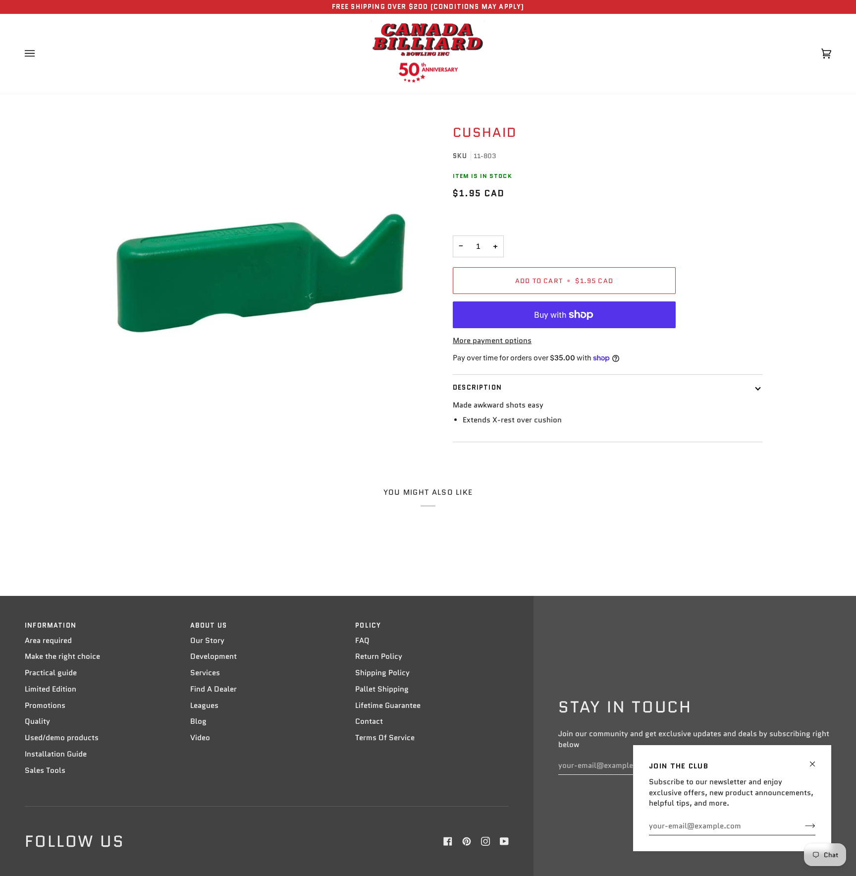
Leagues (204, 705)
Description (477, 387)
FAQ (362, 640)
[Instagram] (485, 841)
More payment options (492, 341)
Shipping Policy (382, 673)
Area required (48, 640)
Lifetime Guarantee (388, 705)
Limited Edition (50, 689)
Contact (369, 721)
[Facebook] (447, 841)
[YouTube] (504, 841)
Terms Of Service (385, 738)
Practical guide (51, 673)
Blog (198, 721)
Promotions (45, 705)
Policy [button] (368, 625)
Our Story (207, 640)
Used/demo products (62, 738)
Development (213, 656)
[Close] (816, 759)
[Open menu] (39, 54)
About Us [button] (208, 625)
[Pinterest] (466, 841)
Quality (37, 721)
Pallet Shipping (382, 689)
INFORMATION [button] (50, 625)
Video (200, 738)
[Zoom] (261, 273)
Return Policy (378, 656)
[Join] (802, 826)
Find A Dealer (213, 689)
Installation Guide (56, 754)
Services (205, 673)
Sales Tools (45, 770)
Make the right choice (62, 656)
